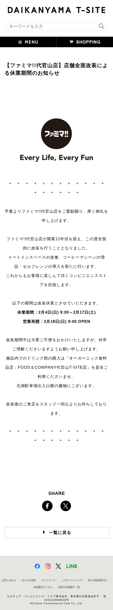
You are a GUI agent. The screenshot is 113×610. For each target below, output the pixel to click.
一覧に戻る (60, 532)
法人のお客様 (29, 580)
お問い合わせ (9, 580)
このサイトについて (71, 580)
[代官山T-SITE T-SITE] (56, 9)
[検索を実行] (100, 28)
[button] (28, 42)
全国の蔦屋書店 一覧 (69, 587)
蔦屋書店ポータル (42, 587)
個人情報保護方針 (97, 580)
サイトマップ (48, 580)
